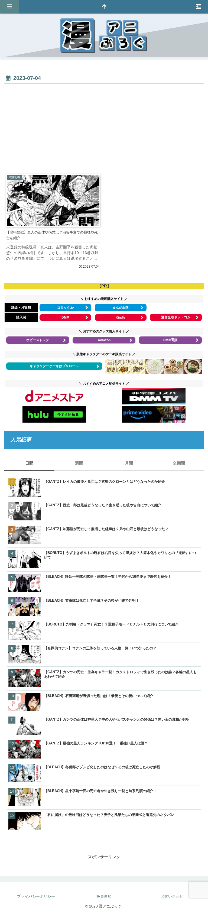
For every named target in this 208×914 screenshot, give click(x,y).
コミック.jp (65, 307)
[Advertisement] (104, 126)
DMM (65, 317)
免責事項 (104, 896)
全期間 (179, 463)
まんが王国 (120, 307)
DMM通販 (170, 340)
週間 (79, 463)
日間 (29, 463)
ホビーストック (37, 340)
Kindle (120, 317)
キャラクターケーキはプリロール (54, 366)
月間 (129, 463)
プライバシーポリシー (36, 896)
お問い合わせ (172, 896)
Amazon (104, 340)
